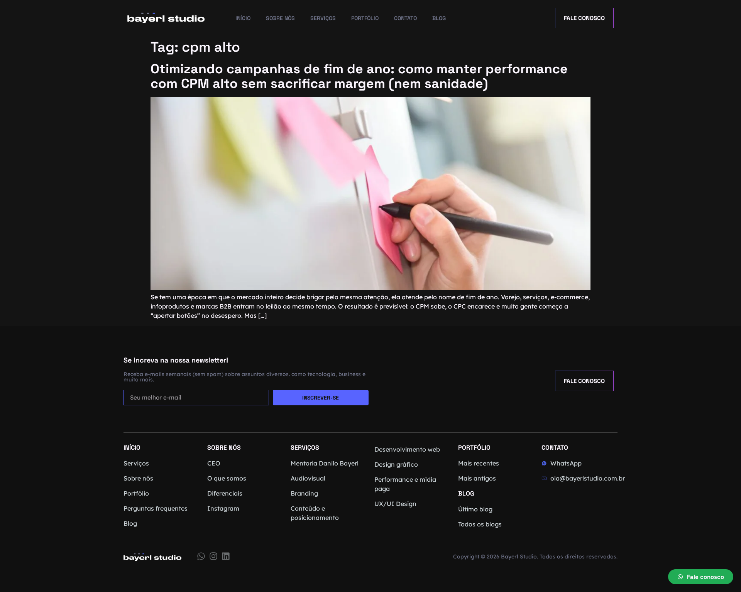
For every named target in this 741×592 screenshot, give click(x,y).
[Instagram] (213, 556)
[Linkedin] (226, 556)
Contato (405, 18)
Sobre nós (280, 18)
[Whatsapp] (201, 556)
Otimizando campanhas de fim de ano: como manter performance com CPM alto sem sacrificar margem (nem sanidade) (359, 76)
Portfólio (365, 18)
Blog (439, 18)
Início (242, 18)
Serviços (323, 18)
